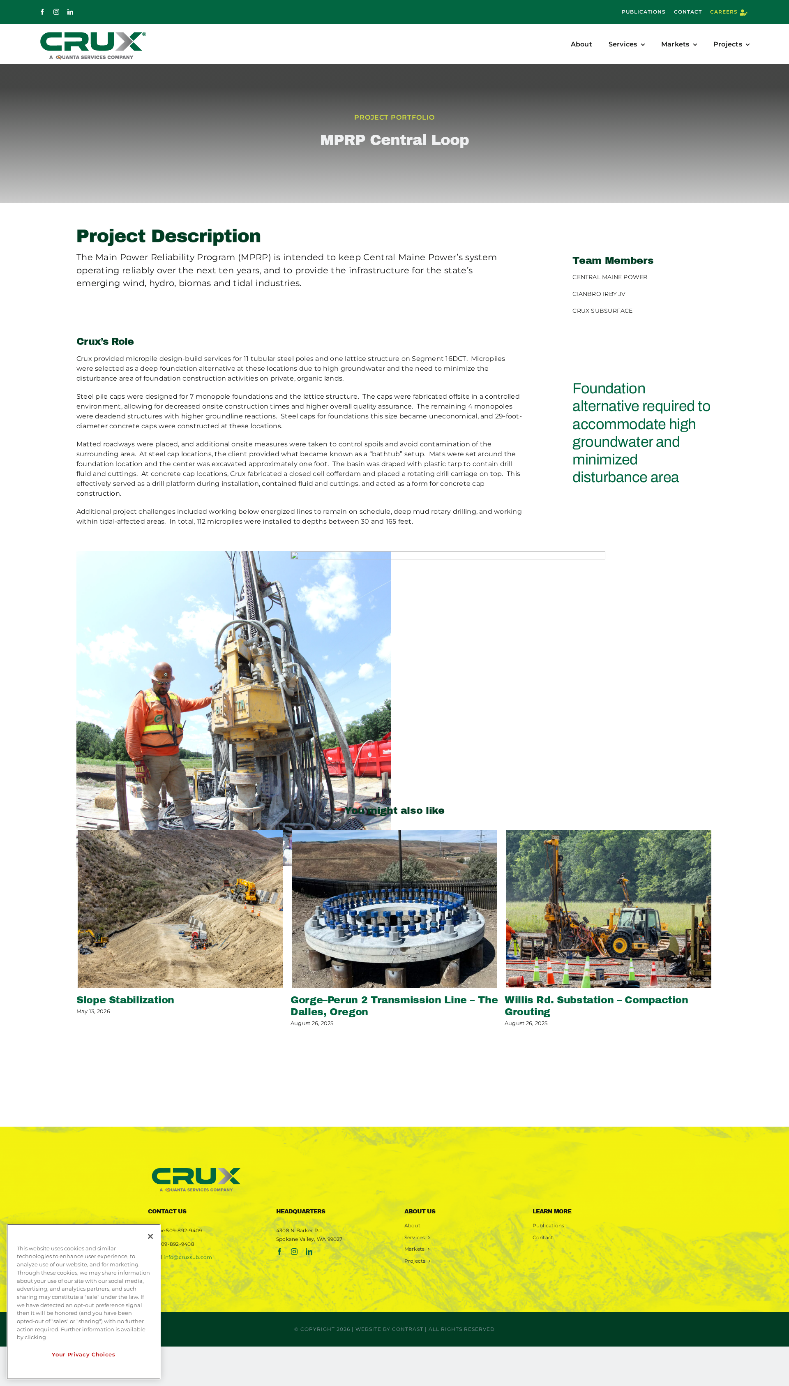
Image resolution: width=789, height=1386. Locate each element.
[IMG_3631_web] (233, 708)
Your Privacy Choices (83, 1354)
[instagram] (56, 12)
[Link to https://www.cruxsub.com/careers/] (743, 12)
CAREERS (724, 12)
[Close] (150, 1236)
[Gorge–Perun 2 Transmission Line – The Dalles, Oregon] (394, 909)
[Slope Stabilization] (180, 909)
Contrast (407, 1329)
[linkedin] (70, 12)
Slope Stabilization (125, 1000)
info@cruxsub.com (188, 1257)
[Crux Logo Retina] (196, 1167)
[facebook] (42, 12)
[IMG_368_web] (448, 708)
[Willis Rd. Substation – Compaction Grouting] (608, 909)
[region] (84, 1301)
